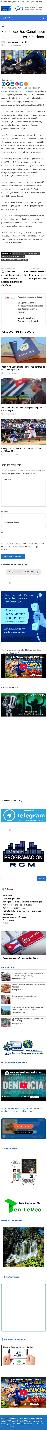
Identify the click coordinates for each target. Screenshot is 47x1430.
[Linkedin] (12, 84)
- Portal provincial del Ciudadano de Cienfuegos (21, 901)
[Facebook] (4, 84)
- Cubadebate (7, 914)
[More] (26, 84)
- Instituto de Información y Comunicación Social (22, 911)
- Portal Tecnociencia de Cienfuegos (16, 904)
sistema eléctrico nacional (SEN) (14, 260)
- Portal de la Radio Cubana (13, 908)
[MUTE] (28, 572)
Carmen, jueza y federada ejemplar (24, 996)
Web (3, 533)
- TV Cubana (6, 923)
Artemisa (16, 254)
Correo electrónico (10, 522)
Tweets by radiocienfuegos (13, 800)
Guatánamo (14, 257)
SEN (22, 257)
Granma (5, 257)
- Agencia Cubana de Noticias (13, 917)
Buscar (41, 878)
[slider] (17, 572)
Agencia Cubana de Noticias (17, 42)
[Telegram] (21, 84)
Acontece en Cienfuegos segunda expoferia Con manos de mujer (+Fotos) (27, 974)
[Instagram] (17, 84)
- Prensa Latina (7, 920)
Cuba (3, 27)
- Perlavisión (6, 895)
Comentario (7, 479)
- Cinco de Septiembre (10, 898)
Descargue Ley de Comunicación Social (20, 958)
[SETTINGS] (37, 572)
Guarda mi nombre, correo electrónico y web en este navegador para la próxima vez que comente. (22, 547)
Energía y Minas (33, 254)
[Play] (9, 572)
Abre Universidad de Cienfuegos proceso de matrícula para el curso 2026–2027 (27, 1008)
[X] (8, 84)
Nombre (5, 511)
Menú (7, 18)
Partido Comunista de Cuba (22, 91)
